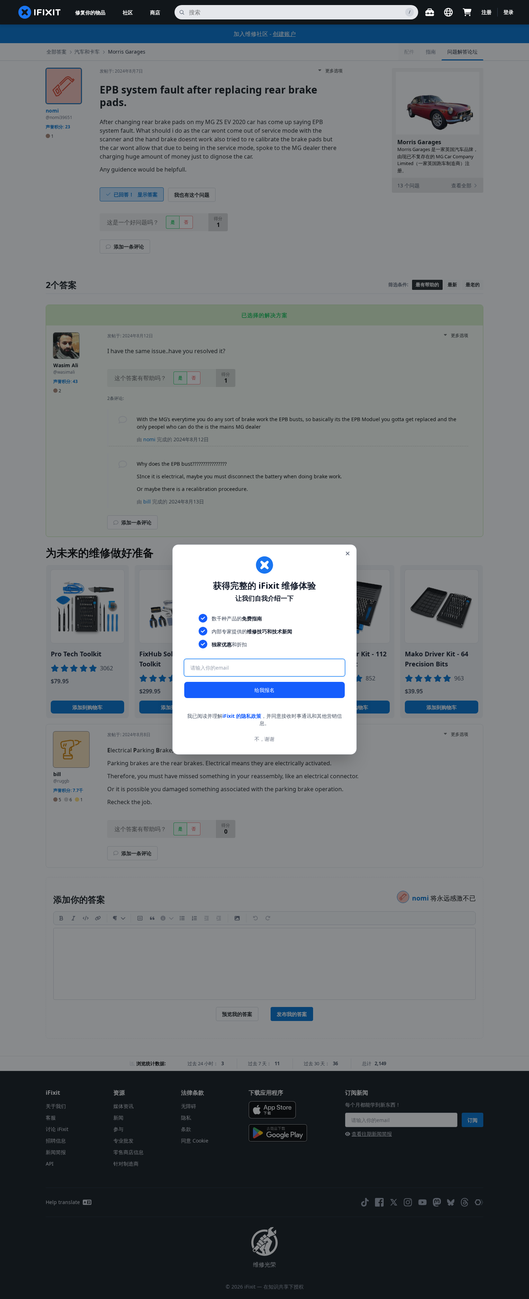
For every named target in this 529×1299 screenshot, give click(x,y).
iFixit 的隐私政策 (241, 715)
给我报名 (264, 690)
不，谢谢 (264, 738)
